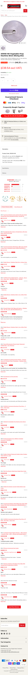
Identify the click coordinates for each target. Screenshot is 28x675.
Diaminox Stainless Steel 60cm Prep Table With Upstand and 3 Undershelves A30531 (13, 564)
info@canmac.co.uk (14, 652)
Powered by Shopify (14, 672)
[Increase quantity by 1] (13, 81)
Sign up (22, 625)
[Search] (25, 10)
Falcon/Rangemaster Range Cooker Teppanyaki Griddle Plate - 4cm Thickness (13, 344)
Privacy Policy (5, 668)
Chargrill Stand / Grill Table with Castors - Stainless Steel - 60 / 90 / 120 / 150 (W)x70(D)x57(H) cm (14, 309)
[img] (14, 180)
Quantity (3, 77)
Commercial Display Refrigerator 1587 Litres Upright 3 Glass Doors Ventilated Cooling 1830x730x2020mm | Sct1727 (14, 248)
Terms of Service (14, 669)
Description (5, 149)
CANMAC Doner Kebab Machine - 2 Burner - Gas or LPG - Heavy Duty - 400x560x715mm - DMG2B (14, 278)
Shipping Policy (20, 668)
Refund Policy (13, 668)
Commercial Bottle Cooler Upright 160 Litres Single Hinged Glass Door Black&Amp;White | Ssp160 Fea (14, 215)
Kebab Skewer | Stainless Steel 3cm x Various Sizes (15, 262)
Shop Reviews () (18, 207)
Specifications (5, 168)
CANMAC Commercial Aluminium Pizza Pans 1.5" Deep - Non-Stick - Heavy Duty (13, 519)
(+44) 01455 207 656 (5, 652)
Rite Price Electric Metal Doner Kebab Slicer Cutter (15, 471)
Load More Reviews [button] (14, 607)
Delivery (4, 173)
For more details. (15, 139)
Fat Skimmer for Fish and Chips (11, 376)
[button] (7, 184)
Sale (6, 15)
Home (2, 15)
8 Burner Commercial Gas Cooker (11, 548)
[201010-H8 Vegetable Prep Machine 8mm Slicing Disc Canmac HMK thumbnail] (3, 48)
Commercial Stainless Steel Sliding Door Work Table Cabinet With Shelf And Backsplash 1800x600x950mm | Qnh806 (14, 505)
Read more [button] (3, 227)
